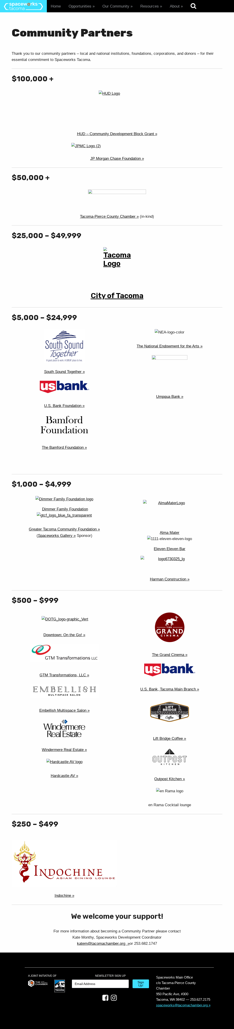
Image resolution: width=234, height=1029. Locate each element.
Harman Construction (168, 579)
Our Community (115, 6)
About (175, 6)
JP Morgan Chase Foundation (115, 158)
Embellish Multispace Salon (62, 710)
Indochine (63, 895)
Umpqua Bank (168, 396)
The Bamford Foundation (63, 447)
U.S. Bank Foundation (62, 406)
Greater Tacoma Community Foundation (63, 529)
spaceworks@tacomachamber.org (182, 1005)
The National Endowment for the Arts (168, 346)
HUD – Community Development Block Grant (115, 134)
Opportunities (80, 6)
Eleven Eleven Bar (169, 549)
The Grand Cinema (168, 655)
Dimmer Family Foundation (65, 509)
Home (56, 6)
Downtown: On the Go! (62, 635)
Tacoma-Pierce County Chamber (108, 216)
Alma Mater (169, 532)
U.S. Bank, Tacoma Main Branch (168, 689)
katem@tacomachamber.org (101, 943)
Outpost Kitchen (168, 779)
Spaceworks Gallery (55, 535)
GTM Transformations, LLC (63, 675)
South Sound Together (63, 372)
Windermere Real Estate (63, 750)
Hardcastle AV (63, 776)
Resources (149, 6)
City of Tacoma (117, 295)
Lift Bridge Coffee (168, 738)
